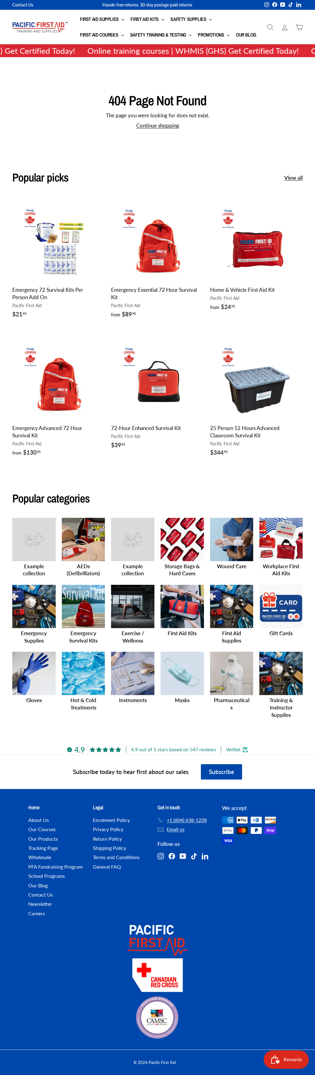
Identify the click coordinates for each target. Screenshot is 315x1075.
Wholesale (39, 857)
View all (293, 177)
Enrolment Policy (111, 820)
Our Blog (246, 34)
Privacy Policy (108, 829)
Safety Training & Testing (158, 34)
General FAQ (107, 867)
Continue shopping (157, 125)
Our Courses (42, 829)
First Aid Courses (99, 34)
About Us (38, 820)
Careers (36, 913)
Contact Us (22, 4)
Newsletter (40, 904)
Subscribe (221, 771)
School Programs (46, 876)
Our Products (43, 839)
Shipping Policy (109, 848)
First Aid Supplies (100, 19)
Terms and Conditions (116, 857)
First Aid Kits (145, 19)
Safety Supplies (188, 19)
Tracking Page (43, 848)
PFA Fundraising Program (55, 867)
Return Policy (107, 839)
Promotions (211, 34)
